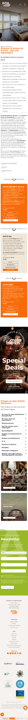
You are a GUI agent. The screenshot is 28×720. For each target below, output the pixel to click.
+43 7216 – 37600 (14, 606)
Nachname (4, 562)
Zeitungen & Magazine (10, 450)
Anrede (3, 550)
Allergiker (5, 447)
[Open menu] (25, 4)
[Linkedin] (13, 653)
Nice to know (14, 627)
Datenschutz (14, 643)
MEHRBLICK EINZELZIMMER (9, 163)
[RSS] (20, 653)
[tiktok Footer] (17, 653)
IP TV (3, 441)
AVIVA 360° (14, 635)
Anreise (14, 637)
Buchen (12, 718)
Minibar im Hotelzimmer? (11, 438)
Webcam (14, 633)
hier (25, 581)
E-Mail (2, 568)
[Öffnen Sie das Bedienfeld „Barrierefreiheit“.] (2, 714)
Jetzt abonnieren (7, 587)
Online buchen (14, 621)
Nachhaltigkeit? (7, 431)
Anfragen (5, 718)
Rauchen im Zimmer (9, 444)
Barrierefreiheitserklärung (14, 645)
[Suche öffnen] (20, 4)
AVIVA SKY (4, 167)
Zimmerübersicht (14, 151)
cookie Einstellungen (14, 647)
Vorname (3, 556)
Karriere (14, 639)
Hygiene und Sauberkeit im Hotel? (11, 434)
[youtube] (15, 653)
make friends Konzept (19, 132)
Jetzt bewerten (20, 697)
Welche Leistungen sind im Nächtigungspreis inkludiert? (12, 454)
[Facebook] (8, 653)
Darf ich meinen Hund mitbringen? (10, 427)
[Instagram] (10, 653)
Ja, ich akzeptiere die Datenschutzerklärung (14, 577)
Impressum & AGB (14, 641)
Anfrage (14, 623)
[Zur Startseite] (6, 6)
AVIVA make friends (20, 695)
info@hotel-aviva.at (14, 607)
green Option (20, 142)
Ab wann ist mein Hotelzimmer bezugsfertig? (13, 415)
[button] (14, 415)
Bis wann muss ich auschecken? (8, 419)
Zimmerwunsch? (8, 423)
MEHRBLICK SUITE (6, 170)
